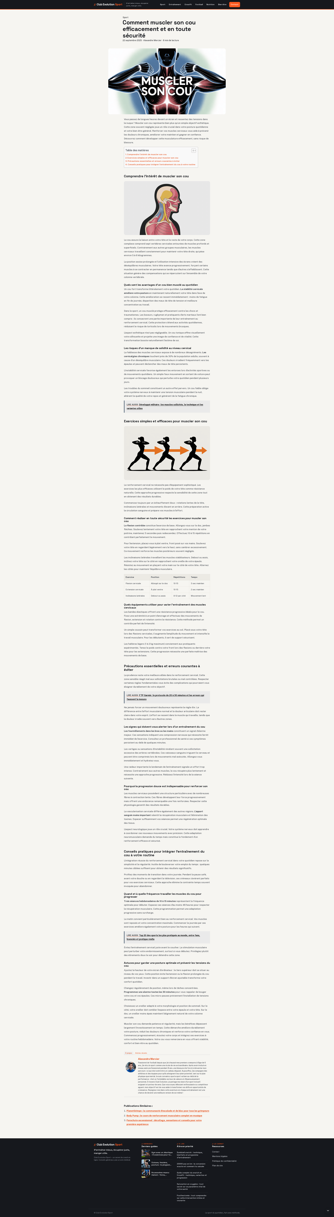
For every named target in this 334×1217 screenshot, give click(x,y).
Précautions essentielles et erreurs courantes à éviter (154, 161)
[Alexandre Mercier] (131, 1067)
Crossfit (188, 4)
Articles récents (141, 1053)
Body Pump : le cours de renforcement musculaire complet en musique (164, 1115)
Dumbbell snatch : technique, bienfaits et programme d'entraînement (190, 1155)
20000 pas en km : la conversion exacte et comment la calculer (191, 1165)
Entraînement (175, 4)
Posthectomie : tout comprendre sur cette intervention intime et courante (191, 1198)
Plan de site (217, 1165)
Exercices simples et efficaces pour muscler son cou (152, 158)
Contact (234, 4)
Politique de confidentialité (224, 1161)
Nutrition (210, 4)
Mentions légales (219, 1156)
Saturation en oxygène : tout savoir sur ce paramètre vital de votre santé (191, 1186)
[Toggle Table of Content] (192, 150)
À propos (128, 1053)
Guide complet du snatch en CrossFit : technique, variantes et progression (192, 1175)
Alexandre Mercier (148, 1059)
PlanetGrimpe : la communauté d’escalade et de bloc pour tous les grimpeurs (168, 1110)
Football (199, 4)
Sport (162, 4)
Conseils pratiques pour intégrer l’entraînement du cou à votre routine (161, 164)
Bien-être (222, 4)
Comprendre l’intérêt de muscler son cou (147, 154)
